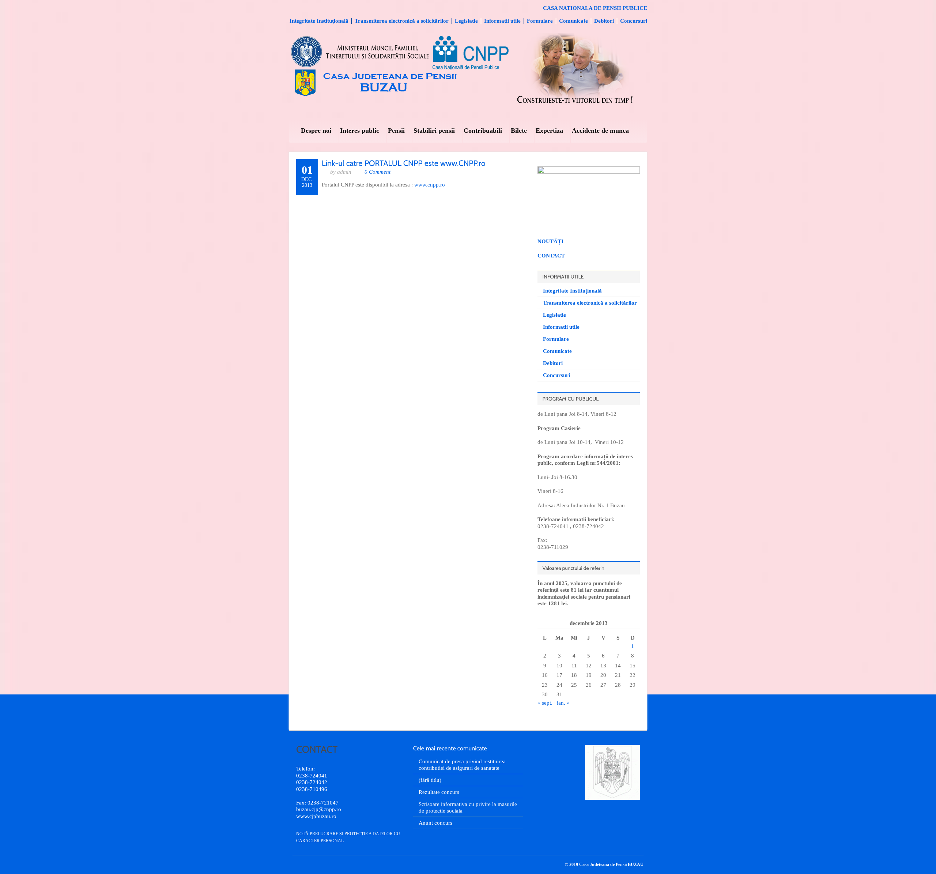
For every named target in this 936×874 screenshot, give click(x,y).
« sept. (544, 703)
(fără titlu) (430, 780)
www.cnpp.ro (429, 185)
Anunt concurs (435, 823)
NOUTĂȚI (550, 241)
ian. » (563, 703)
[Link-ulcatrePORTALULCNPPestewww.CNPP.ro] (404, 162)
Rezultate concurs (439, 792)
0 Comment (377, 172)
